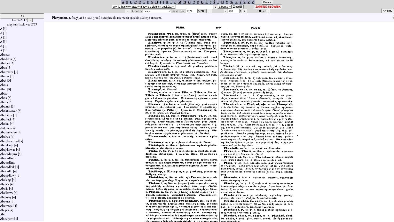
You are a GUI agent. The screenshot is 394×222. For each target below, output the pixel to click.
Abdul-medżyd (9, 141)
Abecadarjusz (8, 154)
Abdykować (7, 149)
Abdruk (5, 136)
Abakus (5, 63)
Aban (3, 67)
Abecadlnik (7, 167)
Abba (3, 98)
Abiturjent (7, 218)
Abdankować (8, 111)
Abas (3, 80)
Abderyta (6, 115)
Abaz (3, 89)
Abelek (4, 184)
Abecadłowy (8, 175)
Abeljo (4, 188)
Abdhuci (5, 119)
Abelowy (5, 197)
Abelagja (5, 180)
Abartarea (6, 72)
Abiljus (4, 210)
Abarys (4, 76)
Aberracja (6, 206)
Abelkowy (6, 193)
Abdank (5, 106)
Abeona (5, 201)
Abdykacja (7, 145)
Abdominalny (8, 132)
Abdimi (4, 123)
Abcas (4, 102)
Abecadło (6, 171)
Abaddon (6, 59)
